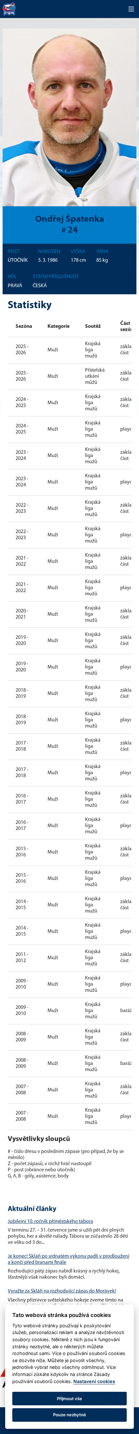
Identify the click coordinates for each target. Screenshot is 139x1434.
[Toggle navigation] (131, 9)
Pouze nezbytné (69, 1414)
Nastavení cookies (94, 1381)
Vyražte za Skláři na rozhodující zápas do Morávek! (62, 1291)
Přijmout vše (69, 1398)
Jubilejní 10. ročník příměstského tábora (50, 1221)
